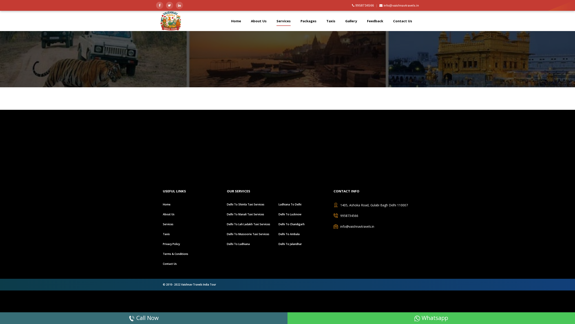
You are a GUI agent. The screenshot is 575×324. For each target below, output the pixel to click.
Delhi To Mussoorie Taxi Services (248, 234)
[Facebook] (159, 5)
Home (236, 21)
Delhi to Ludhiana (238, 244)
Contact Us (402, 21)
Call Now (147, 318)
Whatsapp (434, 318)
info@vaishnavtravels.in (401, 5)
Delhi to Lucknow (290, 214)
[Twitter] (169, 5)
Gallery (351, 21)
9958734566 (364, 5)
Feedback (375, 21)
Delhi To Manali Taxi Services (245, 214)
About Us (259, 21)
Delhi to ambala (289, 234)
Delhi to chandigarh (292, 224)
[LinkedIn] (179, 5)
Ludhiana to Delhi (290, 204)
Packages (308, 21)
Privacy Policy (171, 244)
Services (283, 21)
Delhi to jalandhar (290, 244)
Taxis (330, 21)
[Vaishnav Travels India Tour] (173, 29)
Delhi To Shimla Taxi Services (245, 204)
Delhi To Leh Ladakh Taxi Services (248, 224)
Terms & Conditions (175, 254)
